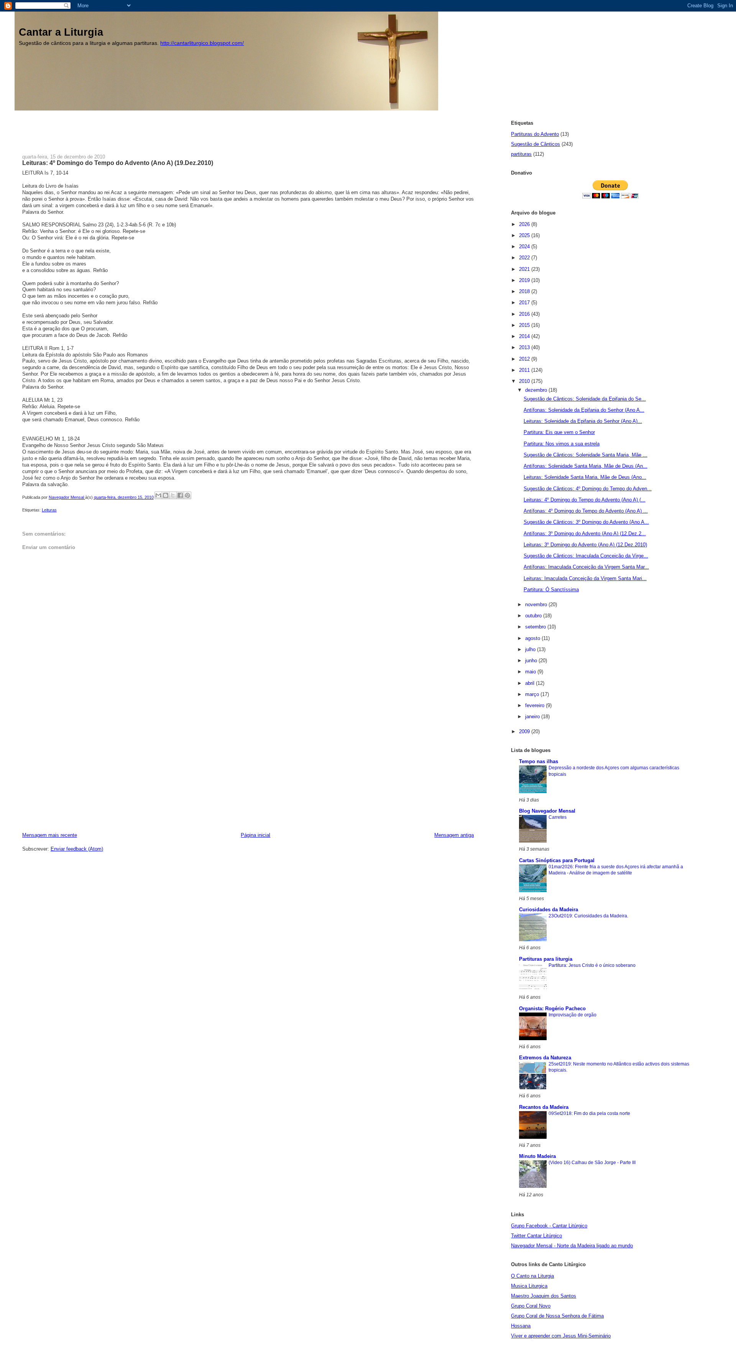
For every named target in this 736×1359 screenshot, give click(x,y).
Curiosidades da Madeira (548, 909)
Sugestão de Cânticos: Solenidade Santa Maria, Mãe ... (585, 455)
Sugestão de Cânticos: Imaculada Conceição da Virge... (586, 556)
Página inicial (255, 835)
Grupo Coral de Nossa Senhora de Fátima (557, 1316)
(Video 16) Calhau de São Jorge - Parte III (592, 1162)
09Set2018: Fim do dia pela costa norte (589, 1113)
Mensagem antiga (454, 835)
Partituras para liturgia (545, 959)
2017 (525, 302)
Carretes (558, 817)
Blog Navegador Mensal (547, 811)
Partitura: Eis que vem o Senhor (559, 432)
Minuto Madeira (537, 1156)
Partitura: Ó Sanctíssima (551, 589)
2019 (525, 280)
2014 (525, 336)
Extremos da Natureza (545, 1057)
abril (530, 683)
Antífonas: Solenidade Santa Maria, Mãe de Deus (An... (585, 466)
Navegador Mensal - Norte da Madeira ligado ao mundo (572, 1245)
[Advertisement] (161, 128)
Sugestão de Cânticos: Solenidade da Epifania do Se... (585, 399)
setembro (536, 627)
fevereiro (535, 705)
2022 (525, 258)
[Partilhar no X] (173, 495)
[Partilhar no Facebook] (180, 495)
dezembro (537, 390)
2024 (525, 246)
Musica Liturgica (529, 1286)
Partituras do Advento (535, 134)
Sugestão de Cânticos (535, 144)
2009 (525, 731)
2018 (525, 291)
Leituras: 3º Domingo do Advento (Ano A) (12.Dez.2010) (585, 545)
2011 (525, 370)
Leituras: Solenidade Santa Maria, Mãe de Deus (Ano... (585, 477)
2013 (525, 347)
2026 (525, 224)
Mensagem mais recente (49, 835)
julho (531, 649)
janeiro (533, 716)
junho (532, 660)
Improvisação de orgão (572, 1015)
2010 (525, 381)
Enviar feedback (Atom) (77, 849)
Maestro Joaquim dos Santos (543, 1296)
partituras (521, 154)
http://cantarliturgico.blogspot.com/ (202, 43)
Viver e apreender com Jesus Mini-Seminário (561, 1336)
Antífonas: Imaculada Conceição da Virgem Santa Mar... (586, 567)
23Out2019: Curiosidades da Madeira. (588, 916)
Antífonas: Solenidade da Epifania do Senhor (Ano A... (584, 410)
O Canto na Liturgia (532, 1276)
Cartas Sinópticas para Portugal (557, 860)
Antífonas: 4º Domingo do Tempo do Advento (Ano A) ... (586, 511)
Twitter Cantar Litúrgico (536, 1236)
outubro (534, 615)
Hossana (521, 1326)
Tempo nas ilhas (538, 761)
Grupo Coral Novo (530, 1306)
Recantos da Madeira (543, 1107)
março (532, 694)
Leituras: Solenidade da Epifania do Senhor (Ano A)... (583, 421)
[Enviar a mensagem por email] (158, 495)
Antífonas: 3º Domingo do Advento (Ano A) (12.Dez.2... (585, 533)
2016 (525, 314)
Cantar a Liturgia (61, 32)
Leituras (49, 510)
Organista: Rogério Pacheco (552, 1008)
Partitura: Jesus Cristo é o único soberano (592, 965)
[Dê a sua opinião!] (165, 495)
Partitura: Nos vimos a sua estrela (562, 444)
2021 (525, 269)
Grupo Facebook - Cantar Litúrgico (549, 1226)
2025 (525, 235)
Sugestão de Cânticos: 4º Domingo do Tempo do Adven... (588, 488)
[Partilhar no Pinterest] (187, 495)
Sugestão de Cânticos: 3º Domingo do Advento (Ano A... (586, 522)
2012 (525, 359)
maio (531, 672)
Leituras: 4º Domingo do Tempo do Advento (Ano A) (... (585, 500)
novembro (537, 604)
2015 (525, 325)
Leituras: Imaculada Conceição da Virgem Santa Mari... (585, 578)
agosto (533, 638)
